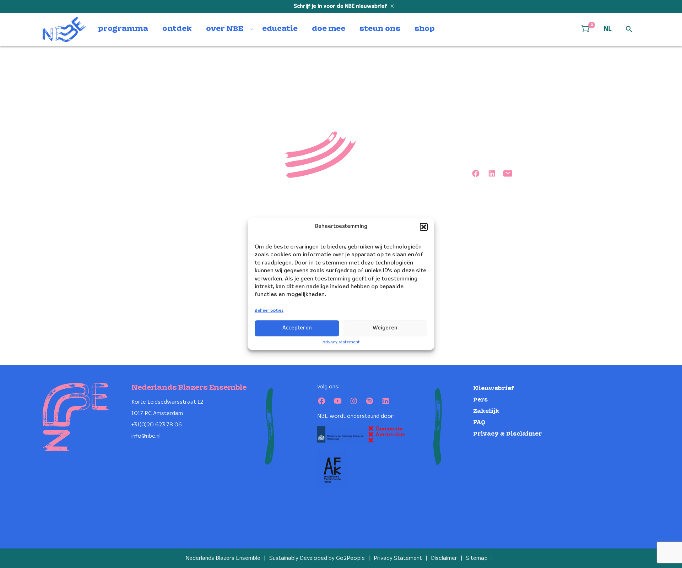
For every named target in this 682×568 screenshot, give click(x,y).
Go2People (350, 558)
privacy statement (341, 342)
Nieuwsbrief (493, 388)
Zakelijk (486, 411)
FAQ (479, 422)
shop (425, 29)
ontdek (177, 29)
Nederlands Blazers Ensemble (222, 558)
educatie (280, 29)
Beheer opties (269, 310)
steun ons (379, 29)
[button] (423, 226)
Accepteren (297, 328)
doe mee (328, 29)
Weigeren (385, 328)
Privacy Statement (398, 558)
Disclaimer (444, 558)
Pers (480, 400)
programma (123, 29)
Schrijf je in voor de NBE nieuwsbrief (341, 6)
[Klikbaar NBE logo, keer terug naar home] (64, 29)
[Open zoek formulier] (629, 29)
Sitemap (477, 558)
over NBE (224, 29)
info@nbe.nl (146, 436)
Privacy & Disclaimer (507, 434)
